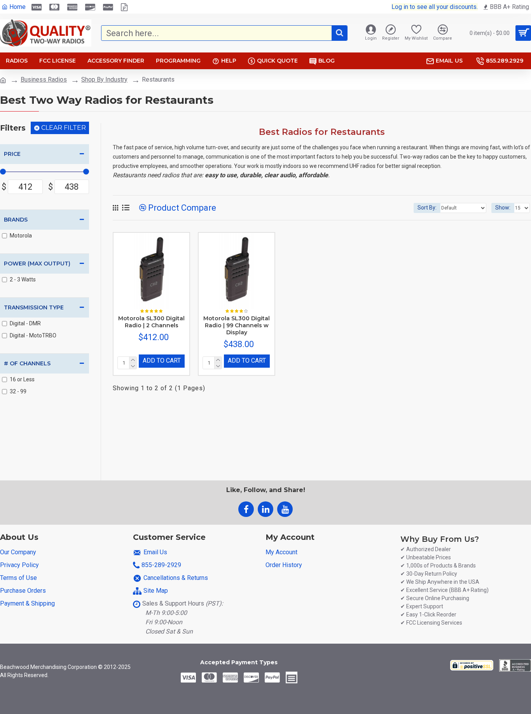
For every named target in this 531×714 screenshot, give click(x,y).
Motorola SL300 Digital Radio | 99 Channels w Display (236, 325)
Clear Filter (63, 127)
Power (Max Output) (37, 263)
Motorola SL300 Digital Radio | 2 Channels (151, 322)
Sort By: (427, 207)
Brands (16, 219)
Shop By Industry (104, 79)
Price (12, 153)
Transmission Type (34, 307)
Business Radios (44, 79)
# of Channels (27, 363)
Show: (502, 207)
